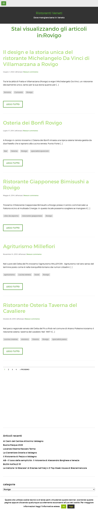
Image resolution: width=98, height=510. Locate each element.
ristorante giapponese (32, 216)
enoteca (24, 339)
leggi (71, 506)
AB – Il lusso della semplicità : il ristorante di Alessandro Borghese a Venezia (41, 460)
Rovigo (29, 92)
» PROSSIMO (24, 369)
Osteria (14, 151)
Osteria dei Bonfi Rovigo (32, 123)
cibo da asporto (11, 216)
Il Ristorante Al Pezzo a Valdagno (20, 456)
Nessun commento (30, 72)
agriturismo (9, 275)
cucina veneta (25, 275)
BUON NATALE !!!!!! (12, 464)
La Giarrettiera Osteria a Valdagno (20, 452)
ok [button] (64, 506)
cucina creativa (10, 339)
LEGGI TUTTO (13, 104)
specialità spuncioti (40, 151)
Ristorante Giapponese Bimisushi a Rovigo (46, 184)
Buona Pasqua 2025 (13, 445)
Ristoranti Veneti (49, 13)
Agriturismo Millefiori (29, 246)
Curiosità (19, 92)
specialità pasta (59, 339)
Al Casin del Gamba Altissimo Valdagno (23, 441)
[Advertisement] (49, 403)
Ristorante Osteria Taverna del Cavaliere (40, 308)
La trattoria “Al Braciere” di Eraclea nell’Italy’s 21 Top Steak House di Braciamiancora (45, 468)
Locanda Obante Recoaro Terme (19, 449)
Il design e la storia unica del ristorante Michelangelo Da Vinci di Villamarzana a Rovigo (46, 58)
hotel (37, 275)
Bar (5, 151)
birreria (7, 92)
